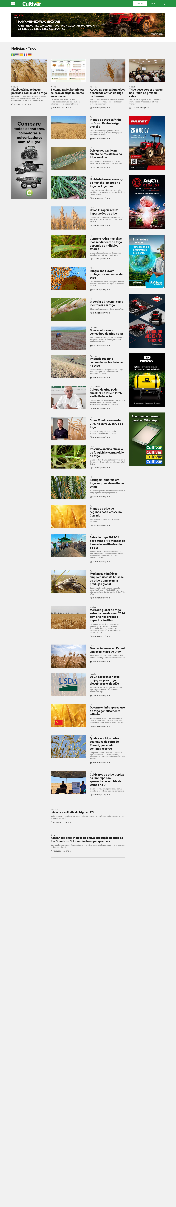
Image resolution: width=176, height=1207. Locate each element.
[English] (17, 55)
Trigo (92, 117)
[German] (30, 55)
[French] (26, 55)
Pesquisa (14, 87)
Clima (53, 835)
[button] (13, 3)
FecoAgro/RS (95, 387)
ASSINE (140, 4)
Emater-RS (55, 810)
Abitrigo (93, 607)
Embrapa (93, 327)
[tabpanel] (88, 25)
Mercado (132, 87)
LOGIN (153, 4)
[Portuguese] (13, 55)
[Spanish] (22, 55)
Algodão (93, 674)
